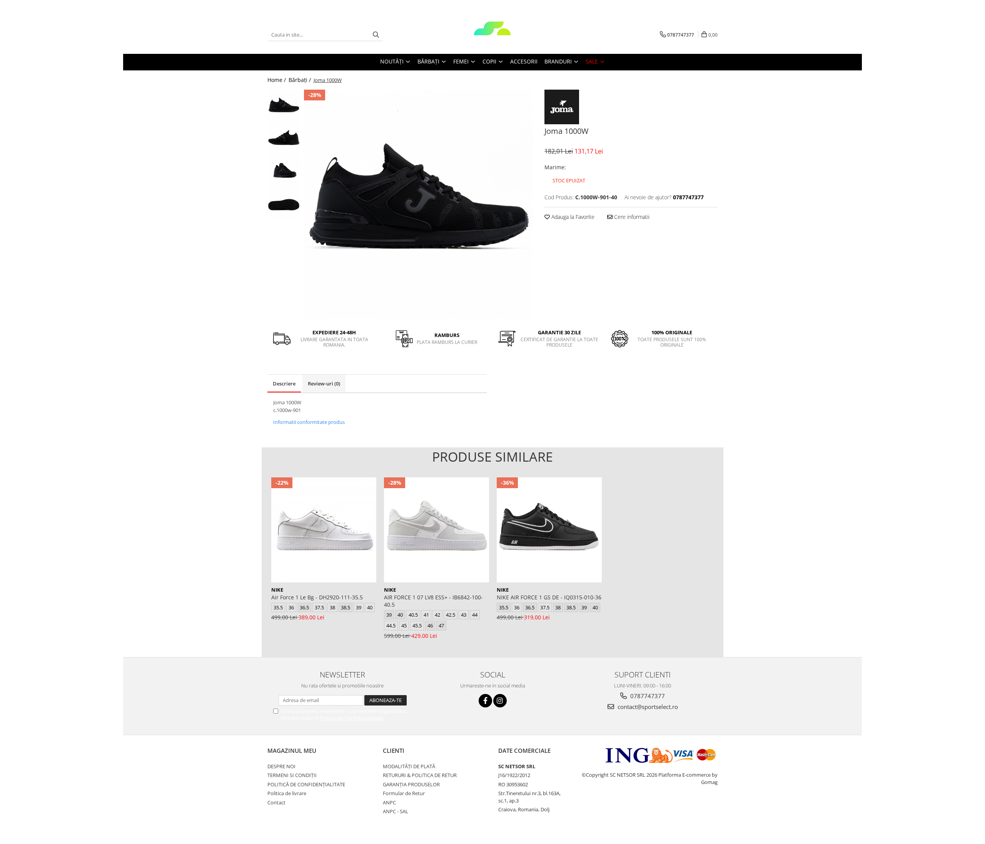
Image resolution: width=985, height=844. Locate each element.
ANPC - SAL (395, 811)
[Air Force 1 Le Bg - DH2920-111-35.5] (323, 529)
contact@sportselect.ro (647, 707)
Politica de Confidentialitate (351, 717)
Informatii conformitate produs (309, 422)
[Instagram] (500, 700)
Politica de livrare (286, 793)
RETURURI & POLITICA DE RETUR (420, 775)
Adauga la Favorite (572, 216)
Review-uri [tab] (324, 383)
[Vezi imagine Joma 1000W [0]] (284, 106)
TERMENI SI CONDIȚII (292, 775)
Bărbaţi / (300, 79)
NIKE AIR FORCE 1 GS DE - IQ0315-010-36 (549, 597)
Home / (277, 79)
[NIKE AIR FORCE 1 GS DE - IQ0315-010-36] (549, 529)
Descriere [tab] (284, 383)
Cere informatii (631, 216)
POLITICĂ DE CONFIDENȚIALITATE (306, 784)
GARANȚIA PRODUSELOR (411, 784)
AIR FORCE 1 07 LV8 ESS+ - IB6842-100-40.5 (433, 601)
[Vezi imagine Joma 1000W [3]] (284, 204)
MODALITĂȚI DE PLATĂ (409, 766)
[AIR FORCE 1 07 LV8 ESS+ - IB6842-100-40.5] (436, 529)
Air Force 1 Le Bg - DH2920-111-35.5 (317, 597)
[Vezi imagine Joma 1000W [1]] (284, 139)
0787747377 (647, 696)
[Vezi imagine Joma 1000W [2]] (284, 171)
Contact (276, 802)
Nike (277, 589)
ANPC (389, 802)
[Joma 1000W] (418, 204)
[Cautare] (376, 34)
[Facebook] (485, 700)
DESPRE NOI (281, 766)
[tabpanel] (418, 204)
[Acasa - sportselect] (492, 34)
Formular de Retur (404, 793)
